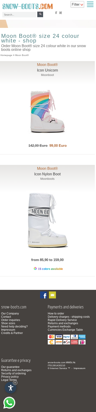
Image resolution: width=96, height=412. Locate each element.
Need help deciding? (14, 326)
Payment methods (59, 326)
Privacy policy (10, 376)
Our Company (10, 313)
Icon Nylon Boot (47, 174)
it (56, 13)
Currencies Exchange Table (65, 329)
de (60, 13)
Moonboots (47, 178)
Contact (6, 316)
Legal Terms (9, 380)
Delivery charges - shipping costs (69, 316)
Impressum (8, 329)
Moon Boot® (22, 55)
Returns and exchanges (63, 323)
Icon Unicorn (47, 70)
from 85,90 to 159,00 (47, 260)
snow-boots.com (56, 362)
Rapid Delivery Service (62, 320)
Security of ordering (13, 373)
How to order (56, 313)
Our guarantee (10, 367)
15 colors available (50, 269)
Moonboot (47, 75)
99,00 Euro (57, 145)
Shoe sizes (8, 323)
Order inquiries (10, 320)
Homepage (6, 55)
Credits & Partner (12, 333)
